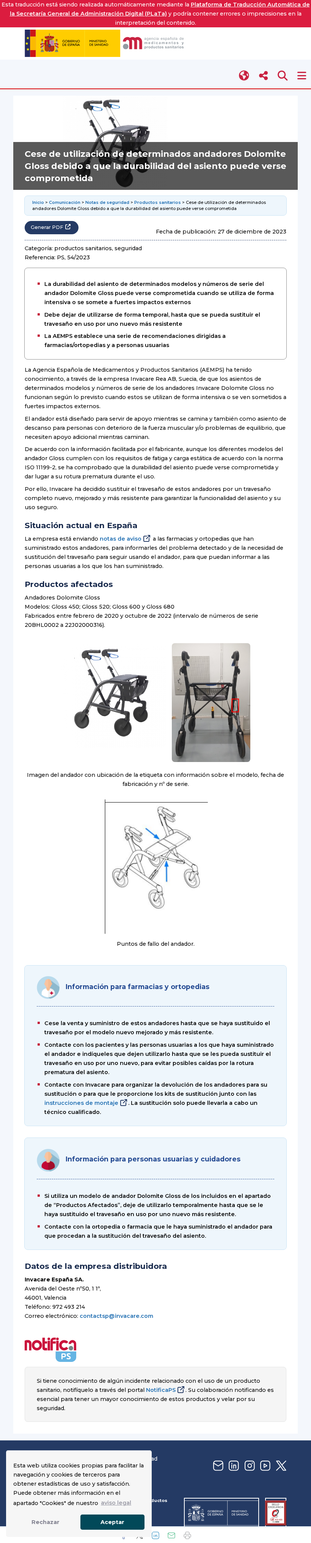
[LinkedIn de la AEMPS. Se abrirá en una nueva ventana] (233, 1466)
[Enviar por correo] (171, 1535)
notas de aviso (120, 538)
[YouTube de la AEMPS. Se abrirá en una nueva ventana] (264, 1466)
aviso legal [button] (116, 1502)
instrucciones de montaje (81, 1103)
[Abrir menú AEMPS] (301, 76)
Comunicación (64, 202)
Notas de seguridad (107, 202)
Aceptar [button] (112, 1522)
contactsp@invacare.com (116, 1316)
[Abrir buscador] (283, 76)
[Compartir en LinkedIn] (155, 1535)
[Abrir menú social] (263, 76)
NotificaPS (161, 1390)
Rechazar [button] (45, 1522)
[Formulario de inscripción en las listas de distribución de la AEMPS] (217, 1466)
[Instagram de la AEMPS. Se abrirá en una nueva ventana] (249, 1466)
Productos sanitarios (157, 202)
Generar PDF (47, 227)
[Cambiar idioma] (244, 76)
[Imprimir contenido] (187, 1535)
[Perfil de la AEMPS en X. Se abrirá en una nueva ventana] (280, 1466)
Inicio (38, 202)
